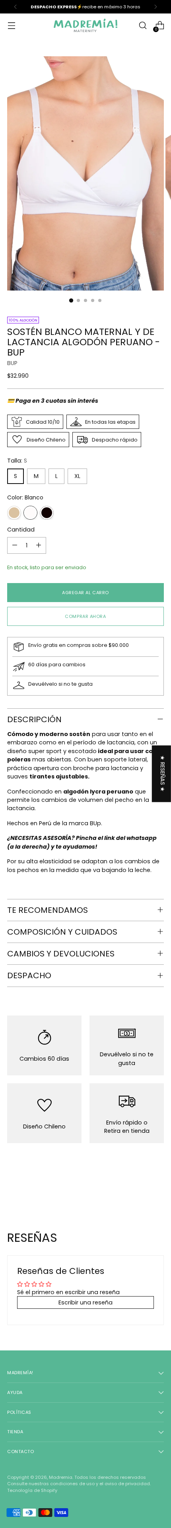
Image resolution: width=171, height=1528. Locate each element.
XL (77, 476)
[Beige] (14, 513)
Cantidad (21, 530)
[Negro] (47, 513)
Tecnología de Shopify (32, 1490)
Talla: (17, 461)
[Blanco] (30, 513)
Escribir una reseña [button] (85, 1302)
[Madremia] (85, 26)
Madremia (60, 1477)
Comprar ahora (85, 616)
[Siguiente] (155, 6)
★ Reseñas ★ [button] (163, 773)
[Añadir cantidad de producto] (38, 545)
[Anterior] (15, 6)
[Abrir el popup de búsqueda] (142, 25)
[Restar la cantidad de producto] (15, 545)
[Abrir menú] (11, 25)
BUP (12, 363)
